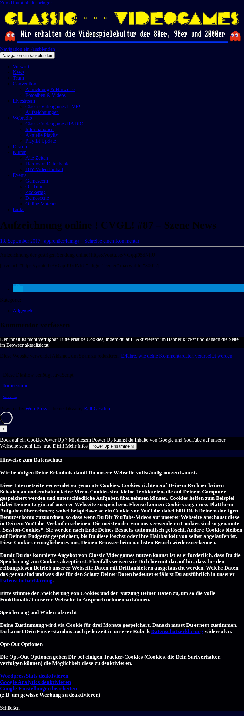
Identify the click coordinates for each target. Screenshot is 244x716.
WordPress (36, 408)
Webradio (22, 118)
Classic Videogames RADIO (54, 123)
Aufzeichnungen (42, 112)
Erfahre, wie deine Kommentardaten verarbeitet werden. (177, 355)
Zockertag (35, 192)
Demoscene (37, 198)
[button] (18, 289)
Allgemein (23, 310)
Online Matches (41, 203)
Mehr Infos (76, 446)
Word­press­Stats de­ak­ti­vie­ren (34, 676)
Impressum (15, 385)
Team (18, 78)
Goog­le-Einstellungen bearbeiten (38, 689)
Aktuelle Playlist (41, 135)
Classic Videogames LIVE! (52, 106)
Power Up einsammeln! (113, 446)
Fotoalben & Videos (45, 95)
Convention (24, 83)
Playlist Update (40, 141)
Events (19, 175)
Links (18, 209)
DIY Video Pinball (44, 169)
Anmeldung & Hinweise (50, 89)
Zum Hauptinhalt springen (26, 2)
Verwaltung (10, 397)
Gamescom (36, 181)
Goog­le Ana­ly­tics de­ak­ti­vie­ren (35, 682)
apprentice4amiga (61, 241)
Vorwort (21, 66)
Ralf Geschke (97, 408)
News (18, 72)
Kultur (19, 152)
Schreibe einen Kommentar (111, 241)
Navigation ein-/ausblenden (27, 49)
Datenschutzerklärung (26, 581)
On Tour (34, 186)
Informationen (39, 129)
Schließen (10, 708)
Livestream (24, 101)
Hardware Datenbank (47, 163)
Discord (21, 146)
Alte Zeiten (36, 158)
